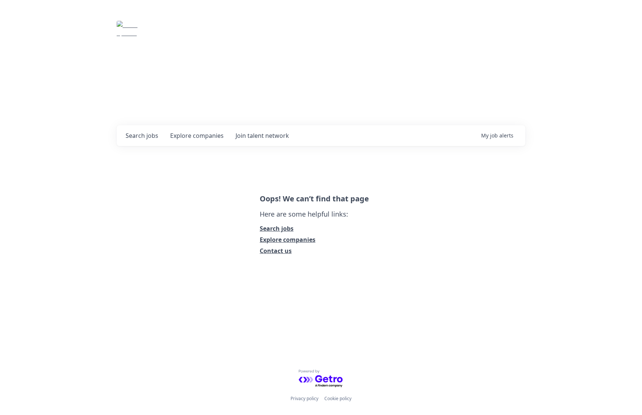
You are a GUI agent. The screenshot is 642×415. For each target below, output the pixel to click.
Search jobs (277, 228)
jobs (142, 136)
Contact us (276, 251)
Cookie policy (337, 398)
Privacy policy (304, 398)
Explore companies (287, 240)
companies (197, 136)
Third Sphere (173, 31)
